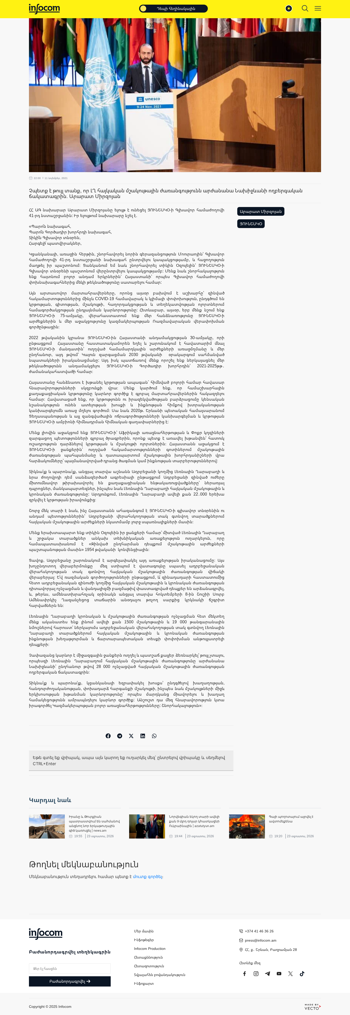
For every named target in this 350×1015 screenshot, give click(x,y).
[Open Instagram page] (256, 974)
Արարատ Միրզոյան (261, 211)
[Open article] (47, 826)
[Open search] (305, 8)
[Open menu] (318, 8)
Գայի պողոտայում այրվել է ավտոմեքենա (291, 819)
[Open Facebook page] (244, 974)
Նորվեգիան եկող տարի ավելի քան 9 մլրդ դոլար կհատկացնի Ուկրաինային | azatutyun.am (194, 821)
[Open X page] (290, 974)
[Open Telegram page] (267, 974)
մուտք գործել (147, 876)
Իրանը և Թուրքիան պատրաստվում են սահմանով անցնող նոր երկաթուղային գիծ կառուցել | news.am (94, 823)
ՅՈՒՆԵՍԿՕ (251, 223)
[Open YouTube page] (279, 974)
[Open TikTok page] (302, 974)
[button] (108, 736)
